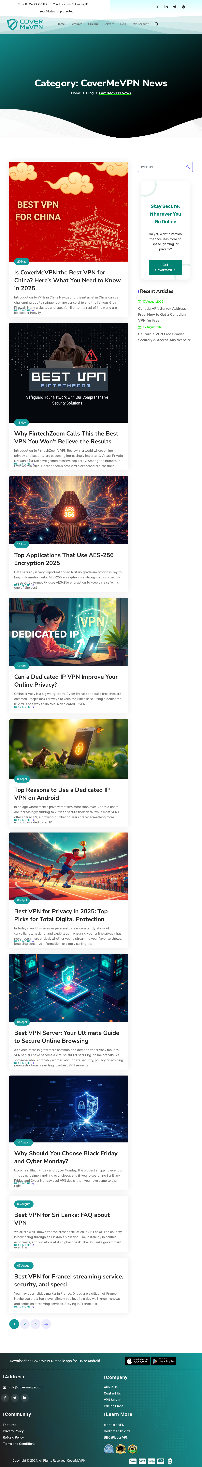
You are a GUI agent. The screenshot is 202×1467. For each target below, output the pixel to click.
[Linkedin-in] (25, 1398)
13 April (21, 544)
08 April (22, 779)
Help (123, 24)
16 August (23, 1142)
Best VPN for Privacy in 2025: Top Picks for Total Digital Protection (61, 915)
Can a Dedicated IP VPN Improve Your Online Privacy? (66, 681)
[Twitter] (157, 7)
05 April (22, 1022)
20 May (21, 261)
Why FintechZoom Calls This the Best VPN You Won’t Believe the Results (66, 438)
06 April (22, 900)
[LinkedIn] (166, 7)
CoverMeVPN (76, 1460)
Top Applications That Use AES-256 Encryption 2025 (64, 559)
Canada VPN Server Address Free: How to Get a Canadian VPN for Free (162, 314)
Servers (109, 24)
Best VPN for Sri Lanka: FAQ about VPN (62, 1219)
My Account (141, 24)
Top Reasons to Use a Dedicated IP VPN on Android (62, 794)
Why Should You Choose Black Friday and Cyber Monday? (66, 1157)
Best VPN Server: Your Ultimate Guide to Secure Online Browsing (66, 1037)
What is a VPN (114, 1425)
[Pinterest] (183, 7)
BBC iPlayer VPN (116, 1437)
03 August (24, 1204)
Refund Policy (13, 1437)
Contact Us (112, 1393)
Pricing (93, 24)
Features (76, 24)
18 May (21, 422)
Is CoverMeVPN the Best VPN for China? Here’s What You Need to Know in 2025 (67, 280)
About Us (111, 1387)
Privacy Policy (13, 1431)
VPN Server (112, 1400)
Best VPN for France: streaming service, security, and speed (68, 1281)
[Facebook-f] (5, 1398)
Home (61, 24)
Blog (90, 93)
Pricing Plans (113, 1406)
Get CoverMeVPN (165, 267)
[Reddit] (175, 7)
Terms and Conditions (19, 1444)
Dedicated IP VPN (117, 1431)
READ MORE (22, 310)
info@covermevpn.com (26, 1387)
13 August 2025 (153, 301)
